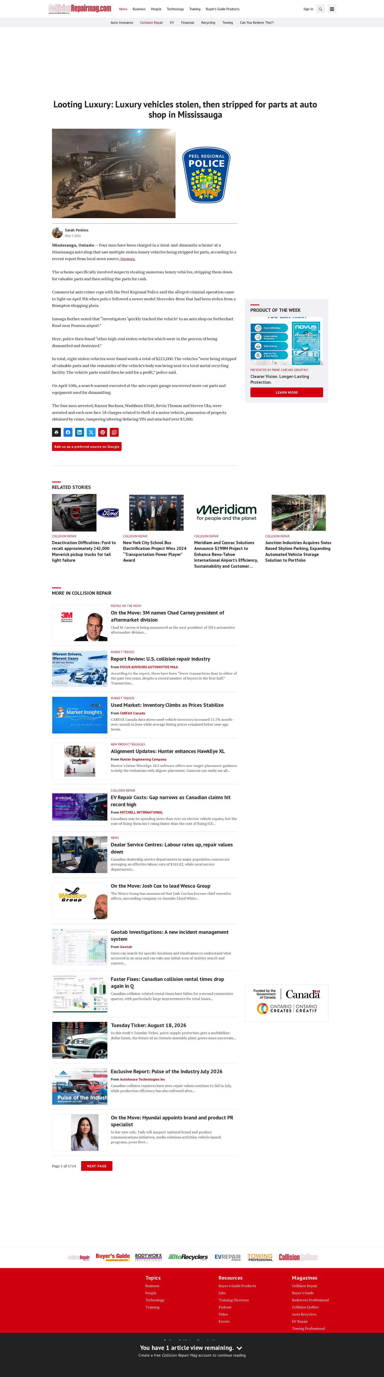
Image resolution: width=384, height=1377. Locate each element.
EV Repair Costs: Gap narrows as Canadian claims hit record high (171, 801)
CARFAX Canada (132, 713)
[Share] (68, 432)
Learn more (287, 392)
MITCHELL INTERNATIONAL (141, 812)
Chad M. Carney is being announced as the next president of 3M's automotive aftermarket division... (173, 630)
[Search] (320, 8)
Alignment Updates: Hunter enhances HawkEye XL (168, 751)
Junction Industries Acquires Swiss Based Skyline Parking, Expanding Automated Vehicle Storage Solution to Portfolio (298, 551)
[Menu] (332, 8)
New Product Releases (128, 744)
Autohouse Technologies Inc (142, 1079)
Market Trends (122, 652)
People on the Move (126, 606)
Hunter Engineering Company (143, 759)
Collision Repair (64, 536)
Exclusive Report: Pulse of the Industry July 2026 (167, 1071)
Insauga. (127, 258)
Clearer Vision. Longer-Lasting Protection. (279, 379)
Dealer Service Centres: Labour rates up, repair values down (172, 848)
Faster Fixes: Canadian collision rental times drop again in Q (167, 982)
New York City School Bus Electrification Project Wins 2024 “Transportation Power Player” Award (154, 551)
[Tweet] (91, 432)
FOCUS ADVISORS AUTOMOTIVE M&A (149, 667)
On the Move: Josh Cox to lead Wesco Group (160, 885)
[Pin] (102, 432)
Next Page (96, 1166)
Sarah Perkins (76, 230)
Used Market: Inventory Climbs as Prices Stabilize (167, 704)
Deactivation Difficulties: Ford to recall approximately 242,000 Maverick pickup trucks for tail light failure (84, 551)
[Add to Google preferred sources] (114, 432)
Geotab (126, 946)
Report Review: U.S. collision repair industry (160, 658)
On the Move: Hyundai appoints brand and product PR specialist (172, 1121)
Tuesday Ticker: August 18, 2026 (148, 1025)
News (115, 838)
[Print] (56, 432)
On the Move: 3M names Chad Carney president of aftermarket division (167, 616)
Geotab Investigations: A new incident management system (170, 935)
